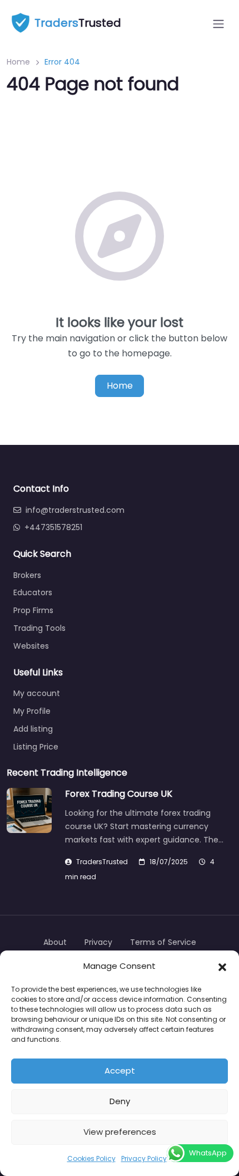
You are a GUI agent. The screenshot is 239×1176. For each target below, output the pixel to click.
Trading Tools (39, 628)
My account (36, 693)
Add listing (33, 728)
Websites (31, 645)
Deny (119, 1101)
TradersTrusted (102, 861)
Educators (32, 592)
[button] (222, 966)
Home (18, 61)
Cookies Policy (91, 1158)
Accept (119, 1070)
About (55, 942)
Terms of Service (163, 942)
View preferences (119, 1132)
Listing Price (35, 746)
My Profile (32, 711)
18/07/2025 (169, 861)
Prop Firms (33, 610)
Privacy (98, 942)
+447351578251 (53, 527)
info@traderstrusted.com (75, 510)
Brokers (27, 575)
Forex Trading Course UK (118, 793)
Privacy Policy (144, 1158)
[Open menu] (218, 24)
